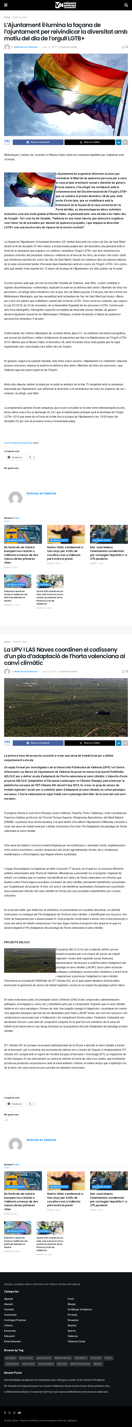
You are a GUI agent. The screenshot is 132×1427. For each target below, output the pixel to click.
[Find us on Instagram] (14, 1413)
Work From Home (80, 1363)
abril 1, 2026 (97, 563)
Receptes (73, 1320)
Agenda (8, 1299)
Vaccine (62, 1363)
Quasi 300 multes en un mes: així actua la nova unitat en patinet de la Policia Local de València (49, 597)
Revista (72, 1325)
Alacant (8, 1304)
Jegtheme (72, 1420)
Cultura (8, 1325)
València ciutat (20, 17)
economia (10, 1331)
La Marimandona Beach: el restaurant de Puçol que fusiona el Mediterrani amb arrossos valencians (56, 1392)
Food (71, 1299)
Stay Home (28, 1363)
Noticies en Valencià (25, 47)
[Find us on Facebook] (5, 1413)
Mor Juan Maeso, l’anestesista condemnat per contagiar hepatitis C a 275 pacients (108, 553)
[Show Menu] (5, 5)
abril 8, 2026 (11, 567)
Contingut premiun (15, 1320)
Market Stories (63, 1358)
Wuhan (98, 1363)
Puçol (108, 1358)
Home (7, 17)
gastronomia (44, 1358)
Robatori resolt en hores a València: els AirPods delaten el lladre (16, 596)
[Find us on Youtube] (19, 1413)
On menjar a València (80, 1309)
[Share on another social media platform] (125, 142)
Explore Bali (26, 1358)
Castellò (9, 1309)
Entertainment (12, 1341)
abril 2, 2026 (54, 563)
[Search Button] (126, 5)
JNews (15, 1420)
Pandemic (80, 1358)
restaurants (12, 1363)
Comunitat (10, 1315)
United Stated (46, 1363)
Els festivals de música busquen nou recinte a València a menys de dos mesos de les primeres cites (21, 555)
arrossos (10, 1358)
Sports (72, 1331)
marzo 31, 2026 (13, 605)
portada (44, 584)
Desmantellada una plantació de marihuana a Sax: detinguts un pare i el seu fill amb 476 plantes (54, 1380)
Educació (9, 1336)
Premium (96, 1358)
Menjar (72, 1304)
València (73, 1336)
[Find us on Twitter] (9, 1413)
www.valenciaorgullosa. (18, 443)
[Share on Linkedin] (119, 142)
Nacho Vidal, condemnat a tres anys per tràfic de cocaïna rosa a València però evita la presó (65, 553)
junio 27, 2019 (49, 47)
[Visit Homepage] (66, 5)
